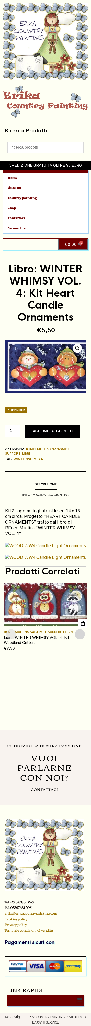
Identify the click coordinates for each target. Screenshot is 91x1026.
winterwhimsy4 (28, 459)
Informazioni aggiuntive (45, 495)
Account (14, 228)
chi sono (14, 187)
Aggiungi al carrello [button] (82, 623)
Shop (12, 208)
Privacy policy (16, 924)
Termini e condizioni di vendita (29, 930)
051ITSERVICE (48, 1022)
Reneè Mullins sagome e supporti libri (38, 632)
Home (12, 177)
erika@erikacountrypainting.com (31, 913)
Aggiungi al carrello (53, 431)
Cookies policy (16, 918)
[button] (77, 348)
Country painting (22, 197)
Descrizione (46, 484)
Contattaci (16, 218)
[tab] (45, 484)
